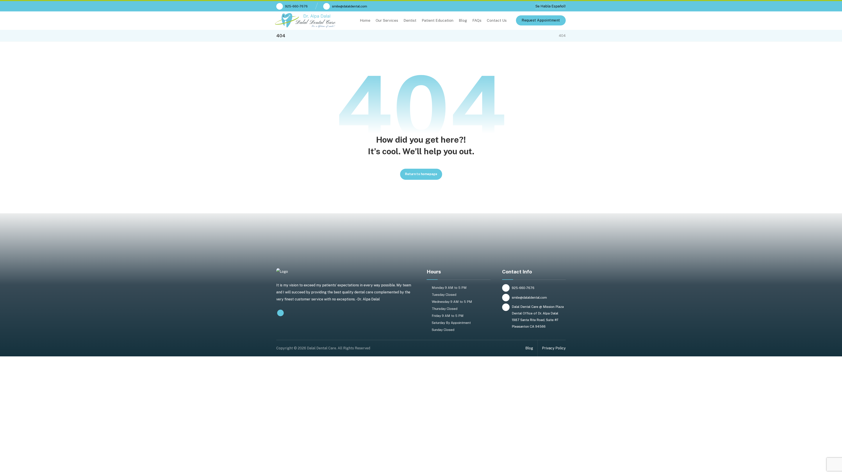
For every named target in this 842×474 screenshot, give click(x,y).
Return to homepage (421, 174)
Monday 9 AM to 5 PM (449, 287)
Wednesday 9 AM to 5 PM (452, 301)
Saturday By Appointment (451, 323)
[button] (280, 313)
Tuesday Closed (444, 294)
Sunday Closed (443, 330)
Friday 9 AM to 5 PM (448, 316)
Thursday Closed (444, 309)
